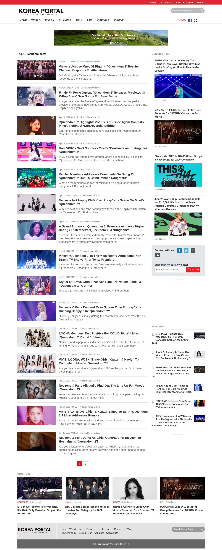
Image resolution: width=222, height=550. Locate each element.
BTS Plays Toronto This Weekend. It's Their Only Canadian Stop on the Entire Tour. (39, 510)
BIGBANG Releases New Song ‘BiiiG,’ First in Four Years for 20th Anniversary (173, 404)
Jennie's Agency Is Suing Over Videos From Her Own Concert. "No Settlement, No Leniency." (173, 355)
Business (65, 20)
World (36, 20)
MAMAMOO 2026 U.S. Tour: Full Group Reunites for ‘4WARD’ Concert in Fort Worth (177, 113)
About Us (99, 533)
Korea (49, 20)
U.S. (160, 2)
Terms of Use (85, 533)
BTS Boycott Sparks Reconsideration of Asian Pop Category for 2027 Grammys (87, 510)
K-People (103, 20)
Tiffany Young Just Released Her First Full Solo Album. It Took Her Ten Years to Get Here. (174, 389)
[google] (193, 250)
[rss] (157, 254)
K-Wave (119, 20)
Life (89, 20)
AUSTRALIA (188, 2)
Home (23, 20)
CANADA (199, 2)
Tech (79, 20)
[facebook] (179, 250)
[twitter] (186, 250)
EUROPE (169, 2)
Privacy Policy (68, 533)
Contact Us (112, 533)
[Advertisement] (178, 301)
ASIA (178, 2)
